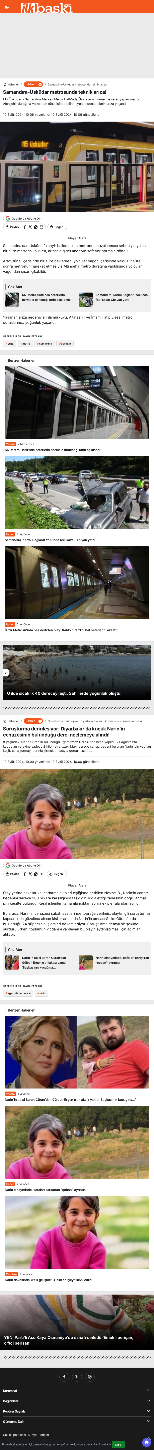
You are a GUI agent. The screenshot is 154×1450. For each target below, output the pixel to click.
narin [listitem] (41, 993)
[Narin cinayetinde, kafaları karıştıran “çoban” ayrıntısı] (114, 962)
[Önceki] (6, 672)
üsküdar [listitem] (65, 343)
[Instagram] (90, 1377)
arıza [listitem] (9, 343)
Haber (10, 534)
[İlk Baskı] (46, 8)
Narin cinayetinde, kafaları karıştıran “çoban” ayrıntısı (45, 1190)
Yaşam (10, 444)
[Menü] (7, 8)
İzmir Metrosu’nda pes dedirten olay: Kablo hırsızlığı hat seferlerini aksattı (61, 630)
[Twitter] (77, 1377)
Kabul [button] (118, 1444)
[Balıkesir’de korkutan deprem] (77, 672)
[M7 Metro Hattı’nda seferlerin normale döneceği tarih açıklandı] (40, 300)
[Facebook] (64, 1377)
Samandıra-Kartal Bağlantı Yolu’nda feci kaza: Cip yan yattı (50, 540)
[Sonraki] (148, 672)
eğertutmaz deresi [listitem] (18, 993)
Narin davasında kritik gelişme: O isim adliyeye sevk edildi (48, 1280)
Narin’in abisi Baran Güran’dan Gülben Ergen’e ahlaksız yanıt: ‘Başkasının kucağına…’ (70, 1100)
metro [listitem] (25, 343)
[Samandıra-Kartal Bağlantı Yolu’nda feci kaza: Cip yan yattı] (114, 300)
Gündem (11, 1274)
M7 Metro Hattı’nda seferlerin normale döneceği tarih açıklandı (52, 450)
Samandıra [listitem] (44, 343)
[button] (40, 84)
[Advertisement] (77, 44)
